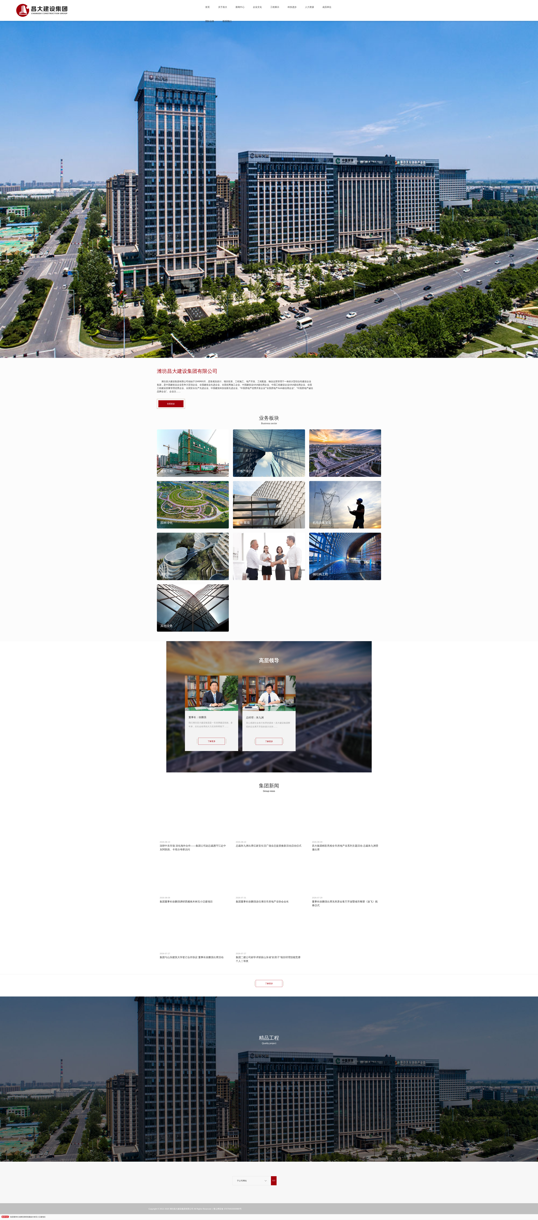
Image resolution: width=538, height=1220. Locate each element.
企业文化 (257, 7)
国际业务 (209, 21)
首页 (207, 7)
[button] (269, 335)
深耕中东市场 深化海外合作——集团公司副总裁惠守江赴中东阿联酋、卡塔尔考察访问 (42, 1217)
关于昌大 (222, 7)
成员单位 (326, 7)
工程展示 (274, 7)
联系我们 (227, 21)
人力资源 (309, 7)
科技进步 (292, 7)
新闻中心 (240, 7)
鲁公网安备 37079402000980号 (228, 1209)
